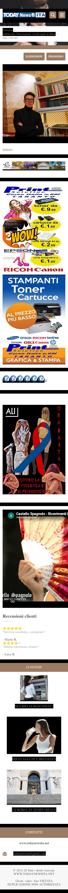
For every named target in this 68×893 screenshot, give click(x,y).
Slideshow (34, 56)
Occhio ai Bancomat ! (34, 706)
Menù (61, 14)
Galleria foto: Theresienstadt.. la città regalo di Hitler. (29, 34)
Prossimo (55, 56)
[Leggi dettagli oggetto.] (34, 699)
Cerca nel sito (52, 14)
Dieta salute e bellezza (34, 759)
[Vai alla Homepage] (35, 16)
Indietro (8, 149)
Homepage (8, 30)
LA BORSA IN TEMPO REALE (34, 809)
